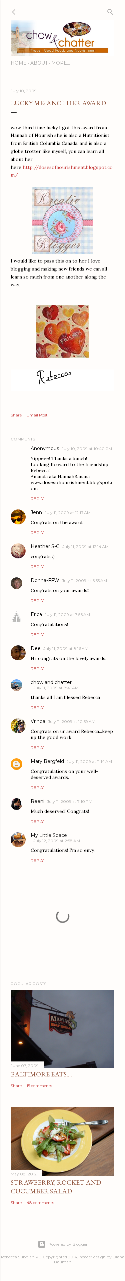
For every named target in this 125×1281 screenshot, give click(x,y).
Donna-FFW (45, 580)
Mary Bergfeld (47, 761)
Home (19, 63)
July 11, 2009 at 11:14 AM (89, 761)
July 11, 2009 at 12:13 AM (68, 512)
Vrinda (38, 721)
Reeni (37, 801)
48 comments (40, 1202)
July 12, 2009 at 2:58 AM (56, 840)
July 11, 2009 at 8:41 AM (56, 687)
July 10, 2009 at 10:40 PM (87, 448)
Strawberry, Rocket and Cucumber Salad (56, 1186)
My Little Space (49, 835)
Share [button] (16, 414)
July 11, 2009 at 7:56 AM (67, 614)
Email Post (37, 414)
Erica (36, 614)
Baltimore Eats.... (41, 1074)
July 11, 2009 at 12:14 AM (85, 546)
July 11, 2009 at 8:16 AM (65, 648)
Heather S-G (45, 546)
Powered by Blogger (68, 1244)
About (39, 63)
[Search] (110, 10)
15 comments (39, 1085)
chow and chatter (51, 682)
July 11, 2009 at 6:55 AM (84, 580)
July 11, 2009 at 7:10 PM (69, 801)
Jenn (36, 512)
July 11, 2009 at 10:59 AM (71, 721)
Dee (36, 648)
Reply (37, 498)
